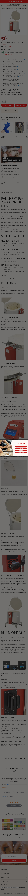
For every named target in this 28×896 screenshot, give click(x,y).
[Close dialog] (27, 440)
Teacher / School (21, 448)
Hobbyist (21, 446)
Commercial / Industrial (21, 452)
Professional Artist (21, 450)
